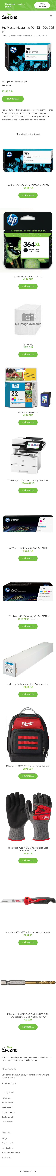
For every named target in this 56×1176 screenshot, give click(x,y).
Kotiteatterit (7, 1102)
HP (26, 81)
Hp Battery (28, 344)
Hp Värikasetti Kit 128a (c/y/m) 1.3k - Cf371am (28, 616)
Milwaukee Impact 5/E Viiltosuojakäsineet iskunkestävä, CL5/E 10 (28, 849)
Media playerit (8, 1112)
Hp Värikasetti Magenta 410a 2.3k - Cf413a (28, 548)
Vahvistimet (7, 1121)
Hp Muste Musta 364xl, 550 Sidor (28, 276)
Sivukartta (6, 1157)
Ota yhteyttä (7, 1143)
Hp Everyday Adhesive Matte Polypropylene (28, 684)
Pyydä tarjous (42, 5)
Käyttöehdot (7, 1148)
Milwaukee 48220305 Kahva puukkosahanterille (28, 932)
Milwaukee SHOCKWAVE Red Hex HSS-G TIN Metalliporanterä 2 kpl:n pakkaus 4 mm (28, 1015)
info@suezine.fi (9, 1083)
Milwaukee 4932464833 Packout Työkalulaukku (28, 766)
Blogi (4, 1138)
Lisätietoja (12, 99)
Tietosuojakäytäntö (11, 1152)
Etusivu (5, 35)
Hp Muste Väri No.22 (28, 412)
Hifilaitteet (6, 1098)
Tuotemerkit (19, 81)
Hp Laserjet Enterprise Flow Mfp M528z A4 (28, 480)
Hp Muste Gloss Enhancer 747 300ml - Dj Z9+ (28, 185)
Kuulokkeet (7, 1107)
